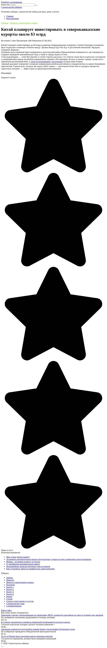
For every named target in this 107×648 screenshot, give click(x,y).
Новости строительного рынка (20, 582)
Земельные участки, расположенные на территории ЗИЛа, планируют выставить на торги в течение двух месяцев (52, 615)
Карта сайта (6, 610)
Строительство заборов (11, 7)
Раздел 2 (10, 589)
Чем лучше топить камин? (18, 557)
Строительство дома (15, 603)
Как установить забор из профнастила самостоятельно (30, 569)
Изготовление (12, 18)
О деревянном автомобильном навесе (23, 564)
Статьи (9, 599)
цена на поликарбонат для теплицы (47, 61)
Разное (9, 596)
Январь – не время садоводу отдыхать (23, 562)
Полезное (10, 585)
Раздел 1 (10, 587)
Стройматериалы (14, 606)
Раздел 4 (10, 594)
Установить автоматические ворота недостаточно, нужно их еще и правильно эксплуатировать (48, 559)
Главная (9, 16)
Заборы (9, 578)
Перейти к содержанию (11, 2)
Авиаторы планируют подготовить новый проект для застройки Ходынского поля (38, 629)
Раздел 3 (10, 592)
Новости (10, 580)
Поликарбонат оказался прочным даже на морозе (28, 566)
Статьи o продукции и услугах (20, 601)
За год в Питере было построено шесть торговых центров (27, 636)
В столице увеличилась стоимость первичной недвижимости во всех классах (35, 622)
